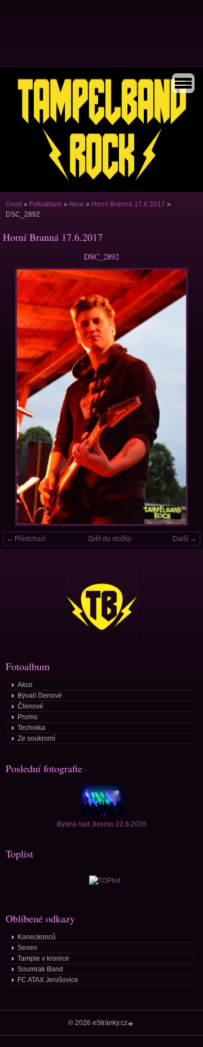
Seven (27, 948)
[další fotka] (182, 397)
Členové (30, 706)
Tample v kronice (43, 958)
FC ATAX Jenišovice (47, 980)
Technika (31, 728)
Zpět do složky (109, 539)
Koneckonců (36, 937)
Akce (76, 204)
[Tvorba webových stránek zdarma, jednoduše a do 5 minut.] (131, 1023)
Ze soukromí (36, 738)
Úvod (14, 204)
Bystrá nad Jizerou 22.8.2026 (102, 824)
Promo (27, 717)
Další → (185, 539)
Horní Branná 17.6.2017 (128, 204)
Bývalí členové (39, 696)
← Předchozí (26, 539)
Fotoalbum (45, 204)
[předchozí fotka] (21, 397)
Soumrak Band (40, 969)
